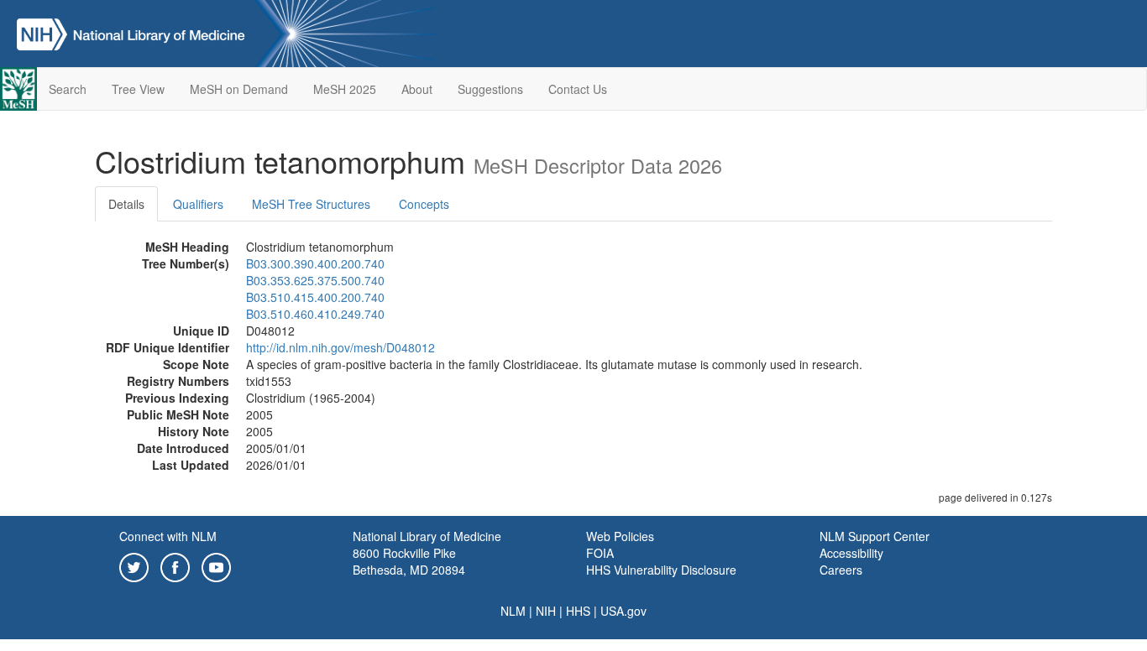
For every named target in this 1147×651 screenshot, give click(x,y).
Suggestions (490, 89)
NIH (546, 610)
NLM (513, 610)
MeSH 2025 (344, 89)
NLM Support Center (875, 536)
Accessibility (851, 552)
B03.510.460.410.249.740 (315, 313)
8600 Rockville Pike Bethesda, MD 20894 (409, 561)
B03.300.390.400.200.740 (315, 263)
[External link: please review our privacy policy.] (134, 565)
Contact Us (577, 89)
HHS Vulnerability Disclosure (661, 569)
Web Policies (620, 536)
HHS (578, 610)
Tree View (138, 89)
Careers (841, 569)
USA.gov (623, 610)
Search (67, 89)
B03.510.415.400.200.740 (315, 297)
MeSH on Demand (239, 89)
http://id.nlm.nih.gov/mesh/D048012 (340, 347)
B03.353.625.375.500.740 (315, 280)
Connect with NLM (168, 536)
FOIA (600, 552)
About (416, 89)
